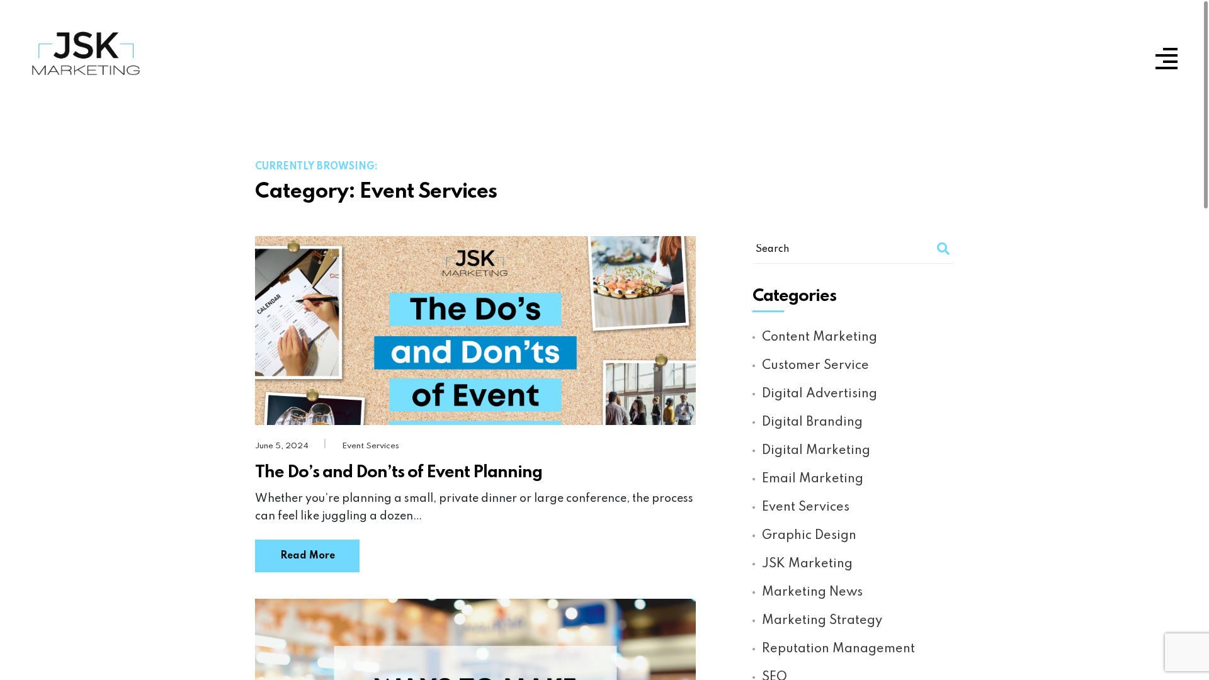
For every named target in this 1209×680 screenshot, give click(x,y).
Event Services (370, 446)
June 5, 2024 (282, 446)
